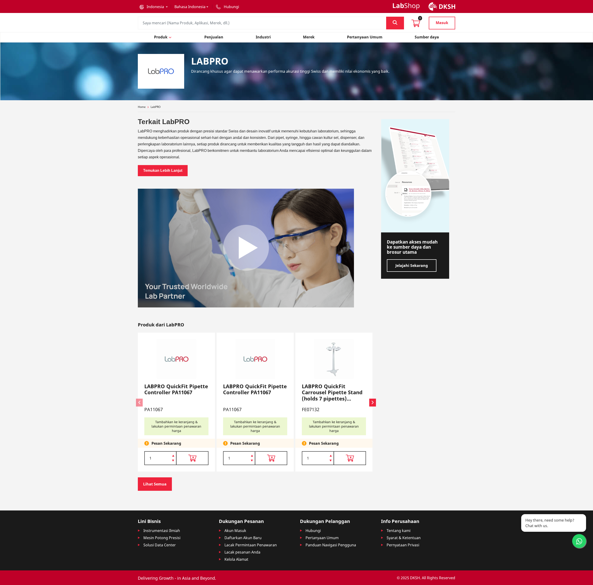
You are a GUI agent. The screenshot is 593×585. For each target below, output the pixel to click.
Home (142, 107)
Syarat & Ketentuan (404, 537)
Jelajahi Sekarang (411, 265)
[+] (173, 455)
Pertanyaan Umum (322, 537)
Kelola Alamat (236, 559)
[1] (173, 461)
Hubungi (313, 530)
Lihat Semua (155, 484)
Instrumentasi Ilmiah (161, 530)
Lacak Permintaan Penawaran (250, 544)
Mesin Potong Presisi (161, 537)
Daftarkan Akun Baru (243, 537)
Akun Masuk (235, 530)
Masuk (442, 22)
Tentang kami (398, 530)
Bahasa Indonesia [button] (189, 6)
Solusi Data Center (159, 544)
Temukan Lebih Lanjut (162, 170)
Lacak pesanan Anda (242, 552)
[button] (153, 6)
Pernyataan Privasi (403, 544)
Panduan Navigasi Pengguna (331, 544)
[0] (415, 24)
